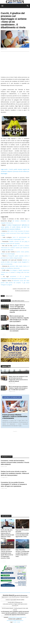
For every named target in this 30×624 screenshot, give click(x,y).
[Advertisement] (15, 63)
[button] (28, 6)
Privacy (14, 622)
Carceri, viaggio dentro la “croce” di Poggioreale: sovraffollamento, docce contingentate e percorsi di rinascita (18, 308)
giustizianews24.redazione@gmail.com (17, 617)
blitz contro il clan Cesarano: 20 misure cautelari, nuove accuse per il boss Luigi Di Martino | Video (15, 233)
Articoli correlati (6, 300)
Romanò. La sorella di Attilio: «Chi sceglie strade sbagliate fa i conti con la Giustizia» (15, 262)
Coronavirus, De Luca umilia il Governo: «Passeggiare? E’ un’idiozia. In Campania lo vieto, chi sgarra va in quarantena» (14, 484)
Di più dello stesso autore (18, 300)
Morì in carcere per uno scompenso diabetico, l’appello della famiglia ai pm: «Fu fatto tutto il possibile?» (18, 388)
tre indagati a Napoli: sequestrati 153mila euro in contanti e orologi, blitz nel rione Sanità (15, 272)
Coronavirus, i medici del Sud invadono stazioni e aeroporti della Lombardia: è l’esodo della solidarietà (15, 462)
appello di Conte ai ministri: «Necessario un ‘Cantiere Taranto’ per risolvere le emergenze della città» (15, 247)
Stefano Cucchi (9, 296)
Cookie (18, 622)
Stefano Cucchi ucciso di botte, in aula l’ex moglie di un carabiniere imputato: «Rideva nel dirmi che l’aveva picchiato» (15, 473)
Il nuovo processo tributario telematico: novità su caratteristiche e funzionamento (14, 416)
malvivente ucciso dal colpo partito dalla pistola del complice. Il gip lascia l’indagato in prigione (15, 282)
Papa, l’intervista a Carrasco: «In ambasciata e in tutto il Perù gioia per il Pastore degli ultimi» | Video (22, 553)
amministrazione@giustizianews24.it (15, 620)
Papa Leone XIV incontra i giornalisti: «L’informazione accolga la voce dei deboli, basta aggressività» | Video (22, 533)
